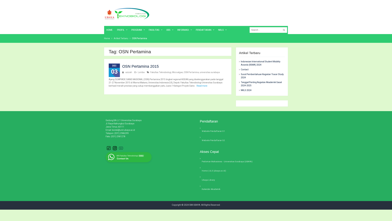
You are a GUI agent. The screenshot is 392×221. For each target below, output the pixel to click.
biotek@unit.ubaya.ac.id (123, 130)
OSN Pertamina (191, 72)
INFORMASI (183, 30)
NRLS (221, 30)
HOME (109, 30)
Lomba (141, 72)
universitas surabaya (210, 72)
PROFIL (120, 30)
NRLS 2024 (246, 90)
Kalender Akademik (211, 189)
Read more (202, 86)
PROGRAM (136, 30)
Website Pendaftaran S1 (213, 131)
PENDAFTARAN (203, 30)
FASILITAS (154, 30)
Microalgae (177, 72)
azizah (128, 72)
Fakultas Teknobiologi (160, 72)
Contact (245, 69)
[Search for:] (269, 30)
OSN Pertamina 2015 (140, 66)
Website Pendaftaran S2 (213, 140)
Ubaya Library (208, 180)
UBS (168, 30)
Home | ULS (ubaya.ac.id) (214, 171)
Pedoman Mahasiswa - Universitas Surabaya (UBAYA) (227, 161)
